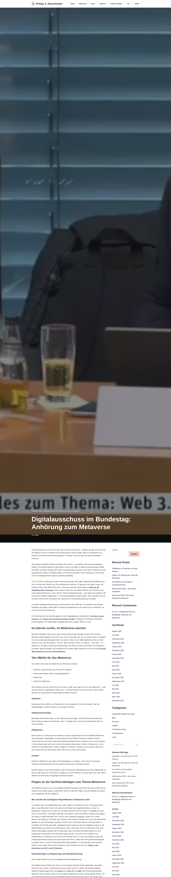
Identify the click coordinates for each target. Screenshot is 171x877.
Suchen (115, 550)
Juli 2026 (115, 635)
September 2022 (118, 681)
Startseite (35, 511)
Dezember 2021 (118, 701)
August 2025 (116, 647)
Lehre (136, 4)
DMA (79, 871)
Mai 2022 (115, 689)
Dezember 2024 (118, 650)
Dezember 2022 (118, 677)
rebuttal (115, 725)
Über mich (83, 4)
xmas (114, 737)
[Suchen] (137, 745)
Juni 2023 (115, 662)
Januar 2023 (116, 674)
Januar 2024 (116, 654)
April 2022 (116, 693)
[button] (122, 3)
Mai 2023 (115, 666)
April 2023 (116, 670)
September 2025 (118, 643)
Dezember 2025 (118, 639)
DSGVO (60, 871)
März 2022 (116, 697)
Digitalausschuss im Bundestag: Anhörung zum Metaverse (123, 615)
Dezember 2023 (118, 658)
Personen (115, 722)
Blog (93, 4)
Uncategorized (117, 733)
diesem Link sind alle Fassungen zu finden (59, 619)
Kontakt (102, 4)
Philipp (36, 535)
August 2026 (116, 631)
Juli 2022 (115, 685)
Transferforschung (119, 729)
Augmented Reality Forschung (123, 714)
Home (72, 4)
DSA (69, 871)
